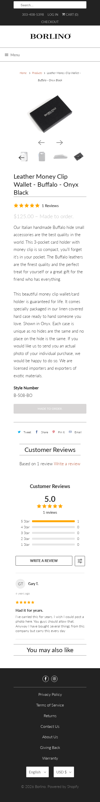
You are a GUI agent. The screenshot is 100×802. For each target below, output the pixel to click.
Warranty (50, 758)
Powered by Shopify (63, 786)
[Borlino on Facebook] (45, 679)
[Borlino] (50, 38)
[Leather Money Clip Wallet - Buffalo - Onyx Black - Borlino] (50, 113)
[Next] (59, 142)
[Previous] (40, 142)
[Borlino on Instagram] (54, 679)
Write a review (67, 463)
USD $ (61, 772)
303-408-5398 (33, 14)
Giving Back (50, 747)
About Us (50, 736)
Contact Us (50, 726)
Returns (50, 715)
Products (37, 73)
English (35, 772)
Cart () (71, 14)
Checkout (50, 22)
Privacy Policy (50, 694)
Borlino (40, 786)
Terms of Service (50, 705)
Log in (53, 14)
